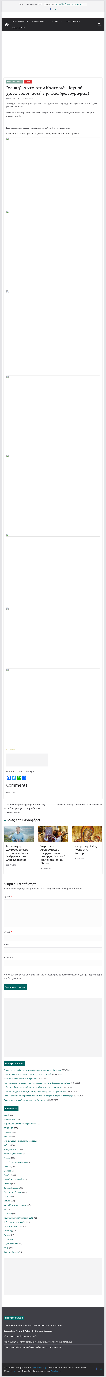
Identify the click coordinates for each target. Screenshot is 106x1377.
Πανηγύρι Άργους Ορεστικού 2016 (18, 1218)
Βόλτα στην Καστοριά (14, 82)
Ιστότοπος (9, 957)
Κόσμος (7, 1201)
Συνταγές (8, 1230)
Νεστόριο (8, 1213)
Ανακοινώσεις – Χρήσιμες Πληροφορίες (20, 1141)
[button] (26, 21)
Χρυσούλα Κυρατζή (26, 99)
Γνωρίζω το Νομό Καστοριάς (16, 1162)
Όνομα (8, 931)
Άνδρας (7, 1145)
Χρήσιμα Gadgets (11, 1252)
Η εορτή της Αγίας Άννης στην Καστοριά (86, 850)
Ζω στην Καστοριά (12, 1188)
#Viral (6, 1115)
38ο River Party (10, 1119)
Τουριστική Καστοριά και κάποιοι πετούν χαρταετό (26, 1100)
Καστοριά (28, 82)
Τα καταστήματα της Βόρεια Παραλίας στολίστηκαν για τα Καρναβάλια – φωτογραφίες (26, 808)
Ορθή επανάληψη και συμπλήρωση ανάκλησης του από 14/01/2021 (33, 1087)
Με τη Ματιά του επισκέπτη (16, 1205)
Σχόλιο (8, 896)
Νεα (5, 1209)
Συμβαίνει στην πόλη (13, 1226)
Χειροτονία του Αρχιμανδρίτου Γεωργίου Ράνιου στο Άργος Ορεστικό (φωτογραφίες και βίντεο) (52, 855)
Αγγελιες (55, 21)
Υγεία (6, 1248)
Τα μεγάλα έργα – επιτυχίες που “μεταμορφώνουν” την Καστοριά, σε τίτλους (37, 1083)
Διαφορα (7, 1171)
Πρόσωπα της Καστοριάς (14, 1222)
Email (7, 944)
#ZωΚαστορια (38, 21)
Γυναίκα (7, 1166)
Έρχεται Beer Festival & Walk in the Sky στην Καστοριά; (27, 1074)
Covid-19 (7, 1132)
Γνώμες (7, 1158)
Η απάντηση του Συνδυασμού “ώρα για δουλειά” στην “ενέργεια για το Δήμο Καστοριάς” (17, 853)
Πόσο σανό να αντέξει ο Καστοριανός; (20, 1078)
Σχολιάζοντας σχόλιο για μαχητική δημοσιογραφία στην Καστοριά (32, 1070)
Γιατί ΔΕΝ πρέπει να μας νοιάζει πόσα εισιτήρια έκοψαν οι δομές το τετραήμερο (38, 1095)
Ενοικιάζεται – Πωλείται (14, 1179)
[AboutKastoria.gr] (7, 25)
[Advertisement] (53, 58)
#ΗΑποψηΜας (18, 21)
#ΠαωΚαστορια (73, 21)
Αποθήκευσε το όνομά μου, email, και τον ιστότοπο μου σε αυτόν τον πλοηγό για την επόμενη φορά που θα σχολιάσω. (53, 976)
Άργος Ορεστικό (10, 1149)
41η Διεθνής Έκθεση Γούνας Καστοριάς (20, 1123)
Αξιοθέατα (17, 27)
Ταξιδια (7, 1235)
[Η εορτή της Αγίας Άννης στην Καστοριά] (87, 828)
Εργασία (7, 1183)
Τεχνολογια (8, 1239)
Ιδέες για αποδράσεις (13, 1192)
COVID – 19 (8, 1128)
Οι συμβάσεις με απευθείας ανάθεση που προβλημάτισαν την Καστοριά (35, 1091)
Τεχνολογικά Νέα (11, 1243)
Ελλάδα (7, 1175)
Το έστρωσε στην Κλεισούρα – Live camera (78, 804)
